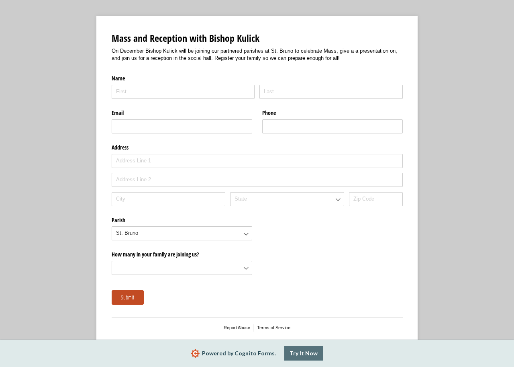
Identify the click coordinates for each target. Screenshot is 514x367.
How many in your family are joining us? (155, 254)
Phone (269, 113)
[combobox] (287, 199)
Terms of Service (273, 327)
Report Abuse (237, 327)
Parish (118, 220)
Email (118, 113)
